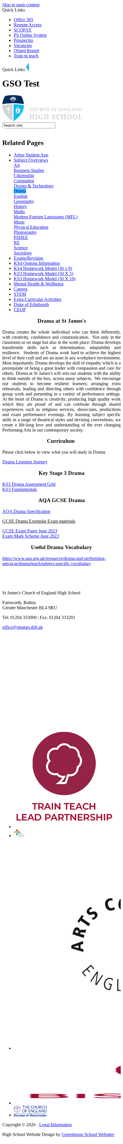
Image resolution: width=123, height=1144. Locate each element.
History (20, 206)
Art (17, 165)
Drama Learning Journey (24, 461)
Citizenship (24, 175)
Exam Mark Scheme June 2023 (30, 536)
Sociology (23, 252)
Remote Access (27, 24)
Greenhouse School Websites (87, 1134)
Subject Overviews (31, 160)
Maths (19, 211)
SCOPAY (23, 30)
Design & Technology (34, 185)
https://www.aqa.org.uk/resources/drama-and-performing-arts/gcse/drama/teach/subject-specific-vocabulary (54, 561)
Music (19, 222)
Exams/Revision (28, 258)
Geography (24, 201)
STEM (20, 294)
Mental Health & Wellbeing (39, 283)
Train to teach (26, 55)
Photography (25, 232)
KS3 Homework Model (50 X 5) (43, 273)
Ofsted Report (26, 50)
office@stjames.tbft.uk (22, 627)
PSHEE (21, 237)
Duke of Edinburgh (31, 304)
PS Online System (30, 35)
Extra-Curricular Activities (37, 299)
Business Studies (29, 170)
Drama (20, 191)
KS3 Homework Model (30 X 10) (45, 278)
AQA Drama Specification (26, 511)
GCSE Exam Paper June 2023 (29, 530)
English (20, 196)
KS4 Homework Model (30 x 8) (43, 268)
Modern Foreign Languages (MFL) (46, 216)
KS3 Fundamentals (19, 489)
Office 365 (23, 19)
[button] (27, 67)
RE (17, 242)
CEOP (20, 309)
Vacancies (23, 45)
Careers (20, 289)
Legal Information (55, 1124)
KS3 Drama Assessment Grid (28, 484)
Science (21, 247)
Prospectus (23, 40)
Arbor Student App (31, 154)
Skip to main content (20, 4)
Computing (24, 180)
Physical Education (31, 227)
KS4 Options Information (37, 263)
